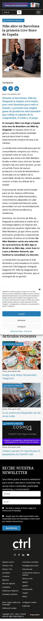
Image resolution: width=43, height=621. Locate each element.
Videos (24, 596)
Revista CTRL (7, 569)
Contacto (5, 576)
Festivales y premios (10, 594)
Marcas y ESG (27, 578)
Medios (25, 582)
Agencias (5, 580)
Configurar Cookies (29, 602)
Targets (25, 593)
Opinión (25, 586)
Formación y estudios (30, 562)
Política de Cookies (16, 331)
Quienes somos (8, 562)
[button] (39, 289)
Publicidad (26, 606)
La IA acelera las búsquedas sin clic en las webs (21, 414)
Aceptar (21, 314)
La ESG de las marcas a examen (31, 574)
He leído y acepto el (19, 509)
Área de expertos (8, 583)
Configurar (21, 326)
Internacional (27, 569)
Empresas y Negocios (10, 591)
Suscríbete (6, 573)
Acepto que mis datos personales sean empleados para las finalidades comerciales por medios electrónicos (21, 519)
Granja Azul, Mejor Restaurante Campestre (19, 376)
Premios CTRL (7, 565)
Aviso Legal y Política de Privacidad (11, 603)
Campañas (6, 587)
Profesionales (27, 589)
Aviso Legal (28, 331)
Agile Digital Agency (16, 616)
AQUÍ (4, 300)
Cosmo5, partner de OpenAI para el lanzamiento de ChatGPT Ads (21, 452)
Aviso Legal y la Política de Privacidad (19, 509)
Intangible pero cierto (30, 565)
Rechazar (21, 320)
